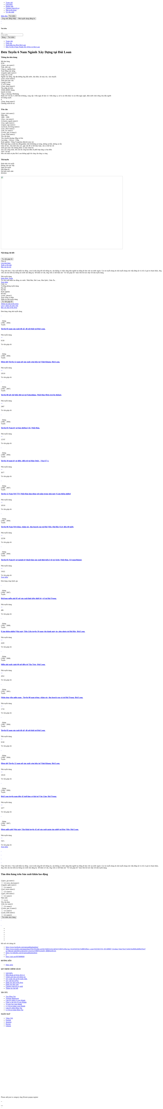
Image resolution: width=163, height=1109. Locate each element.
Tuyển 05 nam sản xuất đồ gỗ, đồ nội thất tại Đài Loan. (23, 329)
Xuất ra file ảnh (6, 265)
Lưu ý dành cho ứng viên (9, 306)
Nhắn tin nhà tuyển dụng (9, 299)
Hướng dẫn (9, 6)
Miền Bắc (4, 16)
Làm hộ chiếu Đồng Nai (14, 1008)
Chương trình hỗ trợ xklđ (14, 986)
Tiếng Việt (9, 1018)
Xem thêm (4, 282)
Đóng (3, 37)
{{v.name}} (7, 887)
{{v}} (5, 900)
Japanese (8, 1022)
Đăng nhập (9, 965)
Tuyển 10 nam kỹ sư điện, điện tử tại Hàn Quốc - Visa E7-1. (25, 461)
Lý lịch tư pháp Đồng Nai (14, 1010)
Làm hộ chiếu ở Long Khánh (15, 1000)
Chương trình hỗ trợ (12, 8)
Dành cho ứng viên (12, 984)
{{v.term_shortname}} (11, 883)
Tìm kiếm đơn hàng (9, 917)
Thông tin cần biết (12, 988)
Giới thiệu (9, 4)
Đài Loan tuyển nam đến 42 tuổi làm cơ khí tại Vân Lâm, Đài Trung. (29, 796)
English (8, 1020)
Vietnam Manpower (12, 998)
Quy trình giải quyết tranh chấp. (16, 979)
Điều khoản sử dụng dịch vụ (15, 975)
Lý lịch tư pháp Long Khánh (15, 1006)
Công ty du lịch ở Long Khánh (16, 1002)
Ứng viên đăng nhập (9, 18)
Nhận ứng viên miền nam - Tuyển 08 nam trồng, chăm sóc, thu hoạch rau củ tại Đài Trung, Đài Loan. (42, 697)
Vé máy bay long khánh (14, 1004)
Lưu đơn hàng (6, 263)
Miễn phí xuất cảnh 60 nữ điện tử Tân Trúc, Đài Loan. (23, 664)
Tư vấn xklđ (10, 12)
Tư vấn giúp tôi (7, 259)
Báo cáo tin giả (6, 267)
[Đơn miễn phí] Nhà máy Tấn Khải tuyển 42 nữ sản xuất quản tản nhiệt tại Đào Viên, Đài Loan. (40, 829)
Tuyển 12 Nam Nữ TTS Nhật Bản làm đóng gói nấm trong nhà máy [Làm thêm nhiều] (36, 494)
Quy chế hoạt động (12, 981)
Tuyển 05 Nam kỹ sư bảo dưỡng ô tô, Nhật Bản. (20, 428)
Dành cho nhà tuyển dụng (14, 982)
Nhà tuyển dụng (11, 10)
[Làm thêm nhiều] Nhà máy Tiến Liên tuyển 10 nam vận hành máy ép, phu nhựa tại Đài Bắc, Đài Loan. (43, 631)
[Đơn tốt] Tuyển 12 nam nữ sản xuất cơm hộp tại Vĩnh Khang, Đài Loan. (30, 362)
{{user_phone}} (6, 295)
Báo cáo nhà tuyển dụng (9, 307)
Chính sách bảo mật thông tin (16, 977)
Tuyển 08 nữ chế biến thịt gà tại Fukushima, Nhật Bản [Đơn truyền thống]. (31, 395)
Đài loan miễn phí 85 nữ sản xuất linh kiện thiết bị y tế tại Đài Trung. (29, 598)
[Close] (2, 1105)
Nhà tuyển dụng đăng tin (26, 18)
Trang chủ (9, 2)
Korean (8, 1024)
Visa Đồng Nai (11, 996)
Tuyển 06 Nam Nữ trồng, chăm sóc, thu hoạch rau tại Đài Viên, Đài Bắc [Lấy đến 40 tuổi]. (37, 527)
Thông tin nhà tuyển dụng (9, 304)
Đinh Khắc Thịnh (7, 278)
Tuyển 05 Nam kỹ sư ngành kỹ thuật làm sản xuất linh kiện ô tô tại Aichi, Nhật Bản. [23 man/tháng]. (41, 560)
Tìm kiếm (12, 16)
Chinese (8, 1026)
